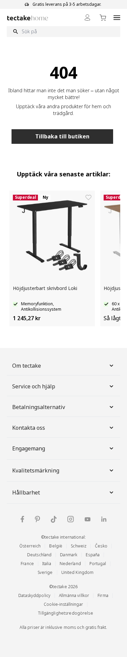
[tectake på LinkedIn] (103, 519)
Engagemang (28, 448)
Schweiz (78, 546)
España (93, 555)
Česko (101, 546)
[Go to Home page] (27, 18)
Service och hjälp (33, 386)
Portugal (97, 563)
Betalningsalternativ (38, 407)
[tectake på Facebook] (22, 519)
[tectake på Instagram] (70, 519)
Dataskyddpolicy (34, 595)
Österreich (30, 546)
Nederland (70, 563)
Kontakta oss (28, 427)
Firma (103, 595)
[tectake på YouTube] (87, 519)
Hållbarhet (26, 492)
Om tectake (26, 365)
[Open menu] (116, 17)
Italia (46, 563)
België (55, 546)
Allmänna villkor (74, 595)
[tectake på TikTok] (54, 519)
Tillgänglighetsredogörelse (65, 613)
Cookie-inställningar (63, 604)
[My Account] (87, 17)
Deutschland (39, 555)
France (27, 563)
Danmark (68, 555)
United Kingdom (77, 572)
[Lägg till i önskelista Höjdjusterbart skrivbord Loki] (88, 197)
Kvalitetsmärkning (35, 470)
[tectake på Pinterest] (37, 519)
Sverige (45, 572)
